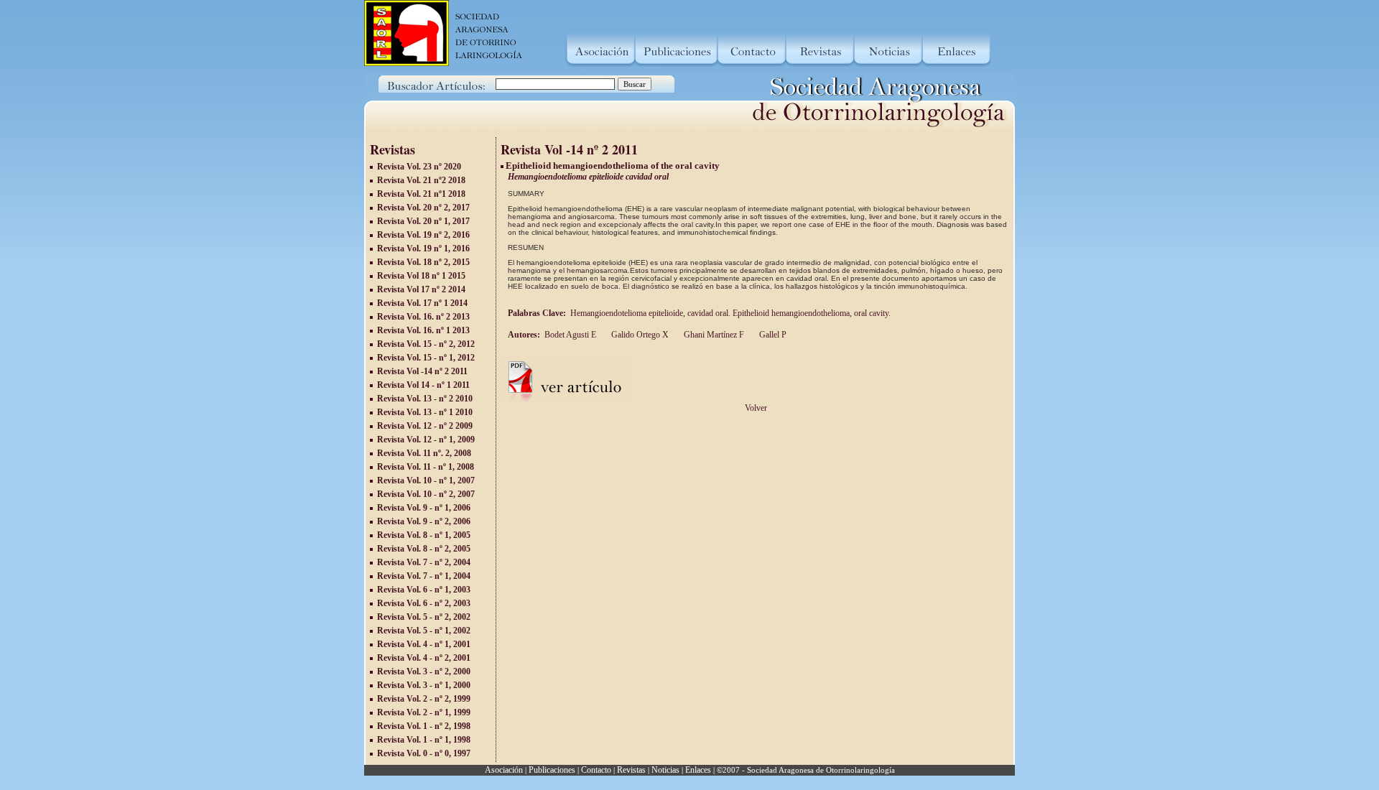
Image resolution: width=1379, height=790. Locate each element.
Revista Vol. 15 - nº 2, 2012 (426, 344)
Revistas (631, 770)
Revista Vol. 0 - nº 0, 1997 (423, 753)
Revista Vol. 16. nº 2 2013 (423, 317)
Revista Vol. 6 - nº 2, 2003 (423, 603)
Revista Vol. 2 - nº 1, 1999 (423, 712)
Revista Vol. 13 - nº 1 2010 (425, 412)
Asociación (504, 770)
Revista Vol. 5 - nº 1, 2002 (423, 631)
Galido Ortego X (639, 335)
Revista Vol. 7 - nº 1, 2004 (423, 576)
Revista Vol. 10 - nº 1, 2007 (426, 480)
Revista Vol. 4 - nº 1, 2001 (423, 644)
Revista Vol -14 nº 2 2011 (422, 371)
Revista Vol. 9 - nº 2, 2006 (423, 521)
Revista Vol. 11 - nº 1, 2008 (425, 467)
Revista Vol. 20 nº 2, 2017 (423, 208)
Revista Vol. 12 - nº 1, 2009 (426, 439)
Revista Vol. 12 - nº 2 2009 (425, 426)
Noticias (665, 770)
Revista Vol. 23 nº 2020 (419, 167)
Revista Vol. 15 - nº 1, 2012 (426, 358)
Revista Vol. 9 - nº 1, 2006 (423, 508)
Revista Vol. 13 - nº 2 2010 (425, 399)
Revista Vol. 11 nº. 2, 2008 (424, 453)
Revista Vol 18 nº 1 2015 (421, 276)
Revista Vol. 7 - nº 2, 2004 (423, 562)
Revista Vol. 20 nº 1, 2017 (423, 221)
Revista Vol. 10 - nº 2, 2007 (426, 494)
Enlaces (698, 770)
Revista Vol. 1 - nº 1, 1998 (423, 740)
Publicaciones (552, 770)
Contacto (596, 770)
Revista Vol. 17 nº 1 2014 (422, 303)
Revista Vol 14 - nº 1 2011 (423, 385)
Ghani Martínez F (713, 335)
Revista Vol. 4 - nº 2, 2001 (423, 658)
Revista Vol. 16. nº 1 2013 (423, 330)
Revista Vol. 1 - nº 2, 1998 (423, 726)
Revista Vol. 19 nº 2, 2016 (423, 235)
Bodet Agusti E (570, 335)
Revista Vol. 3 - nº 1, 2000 (423, 685)
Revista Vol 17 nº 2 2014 (421, 289)
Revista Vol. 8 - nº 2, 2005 (423, 549)
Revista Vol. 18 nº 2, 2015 (423, 262)
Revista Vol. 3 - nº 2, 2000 (423, 671)
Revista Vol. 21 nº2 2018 (421, 180)
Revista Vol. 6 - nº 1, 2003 (423, 590)
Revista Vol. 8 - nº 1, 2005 (423, 535)
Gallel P (771, 335)
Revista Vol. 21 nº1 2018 (421, 194)
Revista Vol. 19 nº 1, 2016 (423, 248)
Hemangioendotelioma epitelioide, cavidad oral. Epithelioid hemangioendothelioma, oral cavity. (731, 313)
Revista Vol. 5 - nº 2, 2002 (423, 617)
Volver (756, 408)
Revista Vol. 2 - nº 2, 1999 (423, 699)
